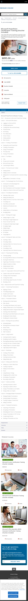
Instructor (3, 425)
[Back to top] (14, 574)
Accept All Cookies (13, 593)
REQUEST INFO (22, 103)
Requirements (4, 422)
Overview (3, 110)
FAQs (2, 427)
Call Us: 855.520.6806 (6, 22)
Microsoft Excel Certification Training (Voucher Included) (13, 496)
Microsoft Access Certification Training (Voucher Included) (13, 463)
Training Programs (7, 18)
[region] (13, 589)
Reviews (3, 430)
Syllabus (3, 112)
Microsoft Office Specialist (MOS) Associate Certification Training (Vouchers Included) (11, 531)
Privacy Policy (22, 589)
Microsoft (15, 18)
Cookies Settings (13, 596)
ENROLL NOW (14, 68)
